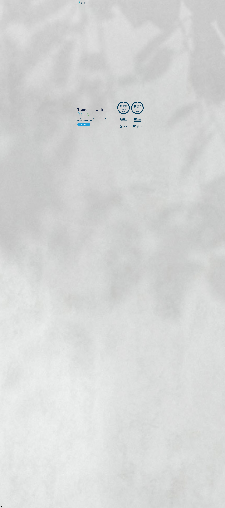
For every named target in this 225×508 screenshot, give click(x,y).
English (144, 2)
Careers (123, 2)
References (111, 2)
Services (100, 2)
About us (117, 2)
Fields (106, 2)
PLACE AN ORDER (83, 124)
